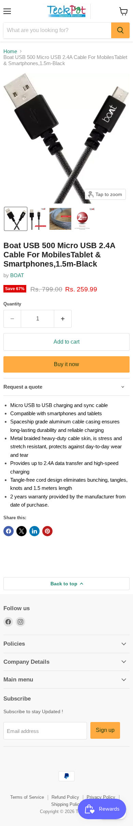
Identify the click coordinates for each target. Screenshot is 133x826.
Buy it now (66, 364)
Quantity (12, 303)
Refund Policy (65, 797)
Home (10, 51)
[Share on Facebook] (8, 531)
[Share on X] (21, 531)
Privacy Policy (101, 797)
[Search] (120, 30)
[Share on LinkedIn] (34, 531)
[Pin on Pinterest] (47, 531)
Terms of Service (27, 797)
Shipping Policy (66, 804)
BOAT (17, 275)
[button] (15, 218)
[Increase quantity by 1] (63, 319)
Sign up (105, 730)
